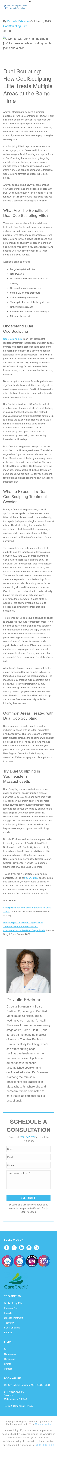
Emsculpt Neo (11, 1308)
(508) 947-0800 (45, 1444)
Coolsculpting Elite (13, 1303)
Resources (9, 1358)
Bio (5, 1349)
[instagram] (29, 1248)
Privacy (29, 1405)
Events (7, 1363)
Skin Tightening (12, 1327)
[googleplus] (14, 1248)
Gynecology (10, 1354)
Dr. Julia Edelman (18, 21)
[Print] (12, 30)
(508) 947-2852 (28, 1137)
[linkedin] (21, 1248)
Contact (8, 1368)
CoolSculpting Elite (15, 26)
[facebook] (6, 1248)
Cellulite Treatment (13, 1317)
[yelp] (36, 1248)
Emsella (8, 1312)
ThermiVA (9, 1322)
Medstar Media (43, 1424)
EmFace (8, 1332)
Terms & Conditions (14, 1405)
